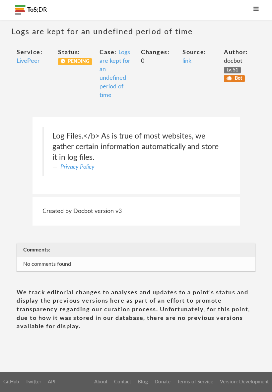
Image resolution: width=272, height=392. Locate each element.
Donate (162, 381)
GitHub (11, 381)
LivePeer (28, 61)
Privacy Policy (77, 167)
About (100, 381)
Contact (122, 381)
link (186, 61)
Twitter (33, 381)
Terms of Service (195, 381)
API (51, 381)
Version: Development (244, 381)
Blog (143, 381)
